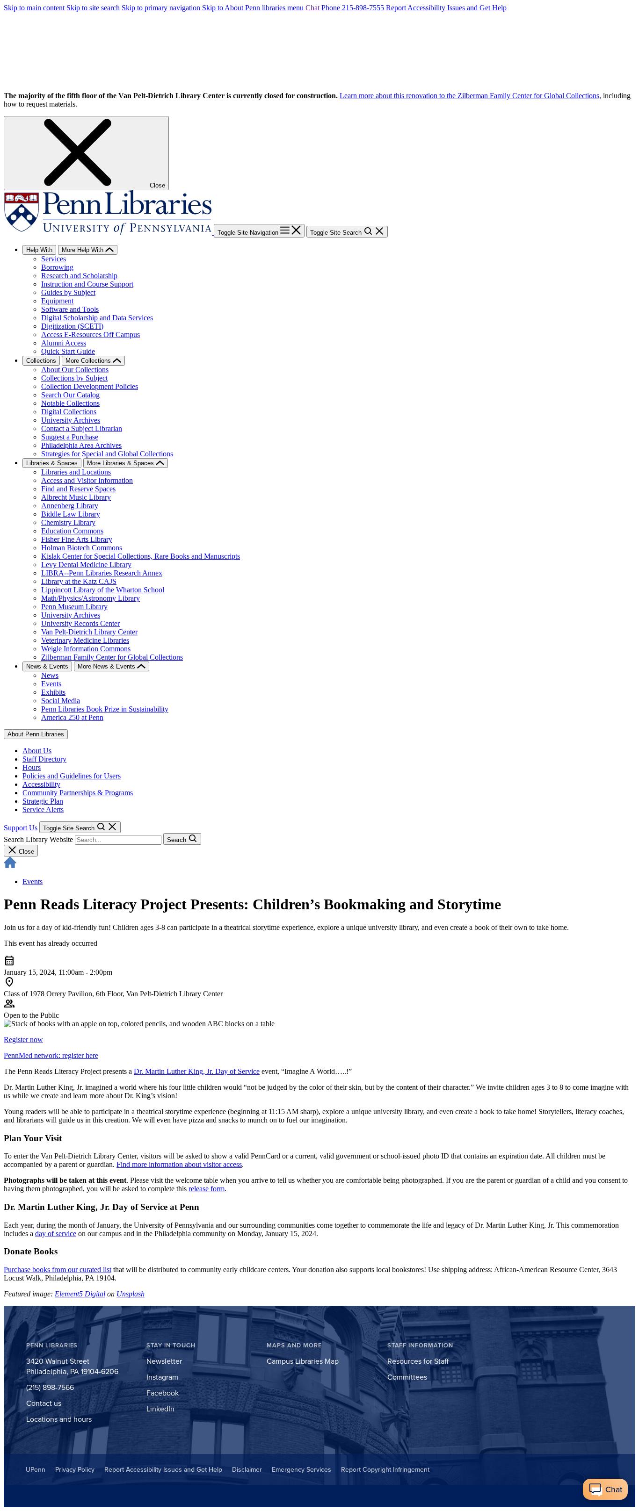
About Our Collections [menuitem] (75, 370)
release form (207, 1189)
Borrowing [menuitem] (57, 267)
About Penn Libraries (35, 734)
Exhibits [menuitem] (53, 692)
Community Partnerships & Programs (77, 793)
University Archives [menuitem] (70, 420)
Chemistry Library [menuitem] (68, 522)
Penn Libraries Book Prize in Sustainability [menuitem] (104, 709)
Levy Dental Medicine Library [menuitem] (86, 564)
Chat (312, 8)
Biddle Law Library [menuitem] (70, 514)
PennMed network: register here (51, 1055)
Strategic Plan (42, 801)
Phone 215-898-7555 (352, 8)
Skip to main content (34, 8)
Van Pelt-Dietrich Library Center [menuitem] (89, 632)
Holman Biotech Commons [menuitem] (81, 548)
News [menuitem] (49, 675)
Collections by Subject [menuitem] (74, 378)
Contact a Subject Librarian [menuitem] (81, 428)
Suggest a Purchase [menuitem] (69, 437)
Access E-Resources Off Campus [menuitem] (90, 334)
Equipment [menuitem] (57, 301)
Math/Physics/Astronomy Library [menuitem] (90, 598)
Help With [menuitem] (39, 249)
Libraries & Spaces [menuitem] (52, 463)
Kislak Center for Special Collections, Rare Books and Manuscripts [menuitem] (140, 556)
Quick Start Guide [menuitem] (68, 351)
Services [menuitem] (53, 259)
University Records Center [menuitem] (80, 623)
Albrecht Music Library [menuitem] (76, 497)
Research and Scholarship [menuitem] (79, 276)
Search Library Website (38, 839)
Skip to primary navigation (161, 8)
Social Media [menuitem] (60, 701)
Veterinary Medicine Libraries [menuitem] (85, 640)
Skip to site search (93, 8)
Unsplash (130, 1294)
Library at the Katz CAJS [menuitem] (78, 581)
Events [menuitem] (51, 684)
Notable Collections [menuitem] (70, 403)
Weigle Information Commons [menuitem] (86, 649)
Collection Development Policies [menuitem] (89, 386)
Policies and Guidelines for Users (71, 776)
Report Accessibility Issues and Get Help (446, 8)
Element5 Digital (80, 1294)
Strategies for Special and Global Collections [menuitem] (107, 454)
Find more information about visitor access (179, 1164)
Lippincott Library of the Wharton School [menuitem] (102, 590)
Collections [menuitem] (41, 360)
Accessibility (41, 784)
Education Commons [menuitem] (72, 531)
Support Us (20, 828)
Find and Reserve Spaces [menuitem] (78, 489)
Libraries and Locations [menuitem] (76, 472)
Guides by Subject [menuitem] (68, 292)
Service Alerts (43, 809)
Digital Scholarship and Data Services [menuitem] (97, 318)
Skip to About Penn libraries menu (253, 8)
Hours (31, 767)
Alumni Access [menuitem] (63, 343)
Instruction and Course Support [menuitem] (87, 284)
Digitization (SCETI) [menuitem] (72, 326)
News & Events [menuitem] (47, 666)
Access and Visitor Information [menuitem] (87, 480)
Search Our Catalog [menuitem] (70, 395)
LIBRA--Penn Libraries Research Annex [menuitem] (101, 573)
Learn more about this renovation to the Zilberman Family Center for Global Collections (469, 96)
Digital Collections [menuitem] (68, 412)
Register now (23, 1039)
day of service (55, 1234)
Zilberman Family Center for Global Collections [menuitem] (112, 657)
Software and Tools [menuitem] (70, 309)
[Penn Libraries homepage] (109, 232)
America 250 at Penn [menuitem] (72, 717)
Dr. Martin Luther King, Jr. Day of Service (197, 1071)
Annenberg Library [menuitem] (69, 506)
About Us (36, 751)
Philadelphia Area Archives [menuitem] (81, 445)
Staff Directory (44, 759)
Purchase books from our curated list (57, 1270)
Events (32, 881)
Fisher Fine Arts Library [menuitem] (76, 539)
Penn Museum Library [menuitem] (74, 607)
